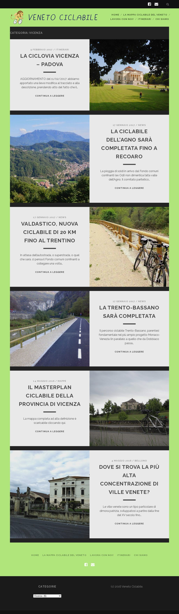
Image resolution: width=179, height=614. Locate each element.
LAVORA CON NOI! (122, 19)
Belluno (141, 460)
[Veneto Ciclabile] (54, 22)
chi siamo (162, 19)
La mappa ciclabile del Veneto (145, 14)
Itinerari (144, 19)
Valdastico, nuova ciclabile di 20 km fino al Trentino (49, 232)
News (142, 125)
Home (115, 14)
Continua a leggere (50, 95)
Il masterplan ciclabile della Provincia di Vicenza (50, 395)
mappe (62, 381)
